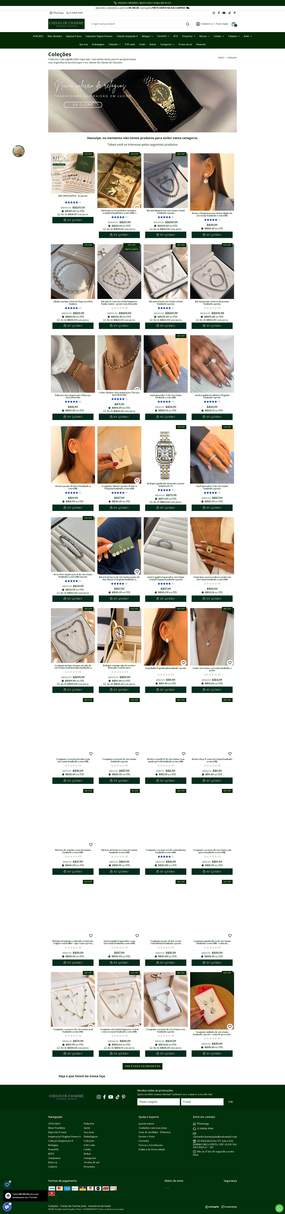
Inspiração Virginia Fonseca (99, 36)
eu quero (74, 220)
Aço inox (83, 44)
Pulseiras (232, 36)
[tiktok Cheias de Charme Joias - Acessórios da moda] (229, 12)
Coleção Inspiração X (127, 36)
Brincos (203, 36)
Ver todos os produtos (142, 1066)
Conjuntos (187, 36)
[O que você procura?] (187, 24)
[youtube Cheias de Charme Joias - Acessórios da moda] (224, 12)
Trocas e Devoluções (150, 1145)
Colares (217, 36)
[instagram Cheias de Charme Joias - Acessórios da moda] (214, 12)
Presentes (201, 44)
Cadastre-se (207, 24)
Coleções (113, 44)
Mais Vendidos (55, 36)
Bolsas (153, 44)
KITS (176, 36)
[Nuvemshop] (229, 1207)
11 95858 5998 (76, 13)
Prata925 (162, 36)
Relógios (146, 36)
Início (221, 57)
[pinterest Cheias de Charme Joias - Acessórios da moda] (234, 12)
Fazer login (222, 24)
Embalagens (98, 44)
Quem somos (146, 1123)
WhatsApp (58, 13)
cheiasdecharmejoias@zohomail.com (215, 1136)
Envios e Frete (146, 1136)
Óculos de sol (185, 44)
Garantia (143, 1140)
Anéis (246, 36)
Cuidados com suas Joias (152, 1127)
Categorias (165, 44)
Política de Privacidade (151, 1149)
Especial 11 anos (73, 36)
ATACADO (38, 36)
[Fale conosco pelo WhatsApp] (279, 1208)
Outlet (142, 44)
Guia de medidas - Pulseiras (154, 1132)
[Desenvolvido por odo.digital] (213, 1207)
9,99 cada (130, 44)
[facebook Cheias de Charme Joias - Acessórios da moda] (219, 12)
